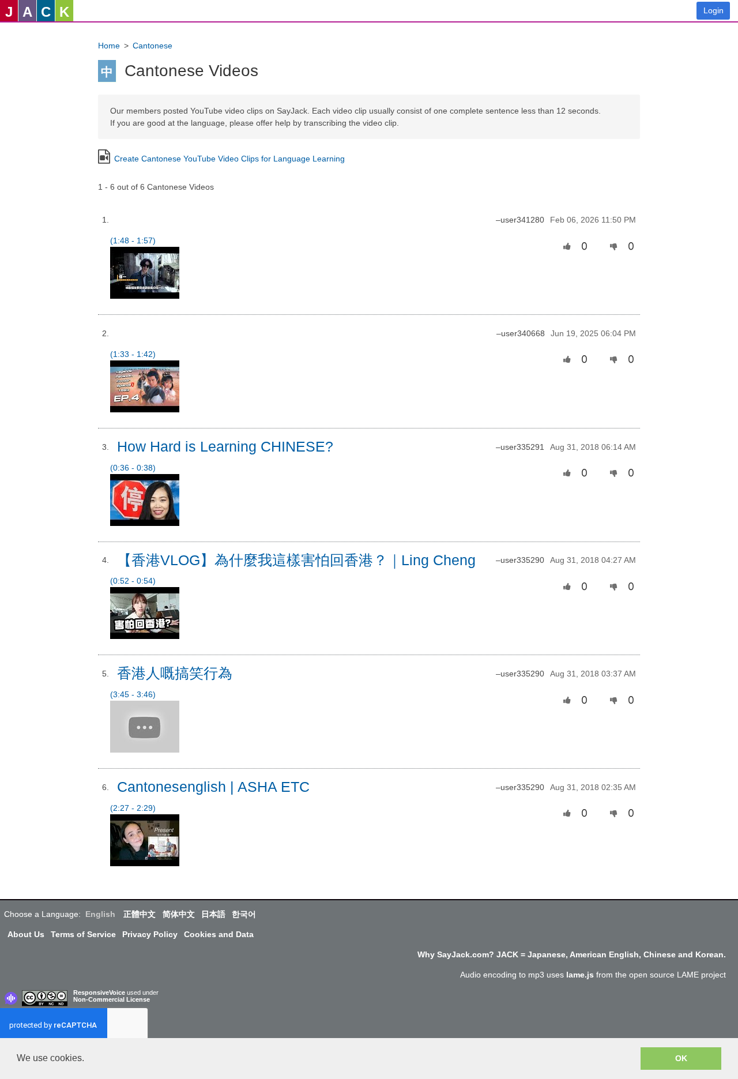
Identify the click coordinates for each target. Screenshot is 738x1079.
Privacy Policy (150, 934)
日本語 (213, 914)
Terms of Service (83, 934)
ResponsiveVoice (99, 992)
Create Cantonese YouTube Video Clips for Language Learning (229, 158)
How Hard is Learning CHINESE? (225, 446)
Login (713, 10)
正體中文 (139, 914)
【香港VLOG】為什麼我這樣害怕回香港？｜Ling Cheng (296, 560)
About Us (25, 934)
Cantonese (152, 45)
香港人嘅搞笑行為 (174, 673)
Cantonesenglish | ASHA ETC (213, 787)
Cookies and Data (219, 934)
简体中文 (179, 914)
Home (109, 45)
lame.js (580, 974)
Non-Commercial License (111, 999)
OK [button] (681, 1058)
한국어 (244, 914)
